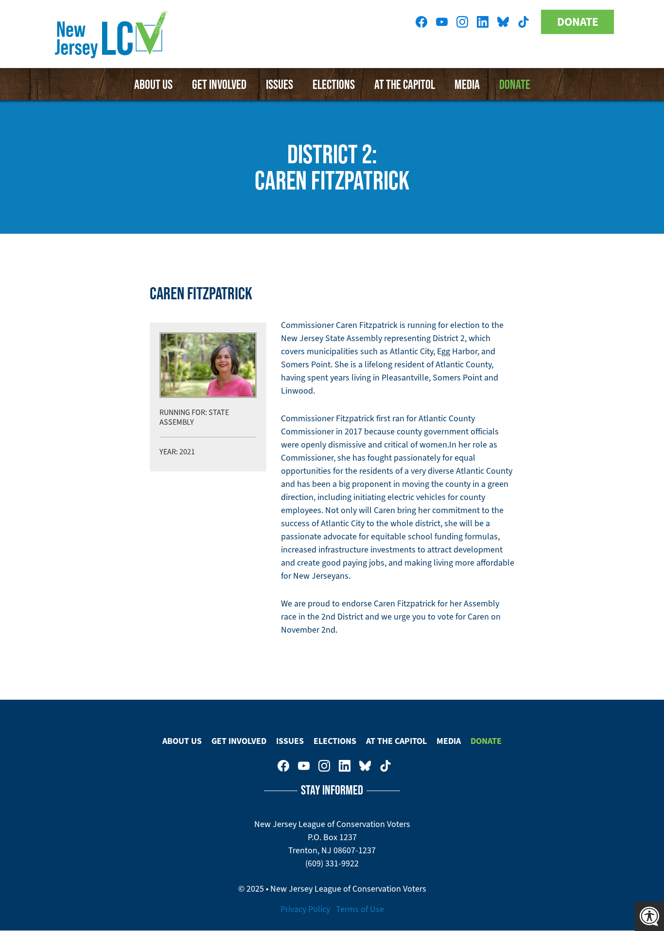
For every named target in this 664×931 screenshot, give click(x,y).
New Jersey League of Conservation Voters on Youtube (442, 22)
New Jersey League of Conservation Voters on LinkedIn (482, 22)
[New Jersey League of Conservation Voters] (113, 34)
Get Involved (219, 84)
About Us (153, 84)
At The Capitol (404, 84)
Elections (334, 84)
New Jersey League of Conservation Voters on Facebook (421, 22)
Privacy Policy (305, 909)
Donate (577, 22)
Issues (279, 84)
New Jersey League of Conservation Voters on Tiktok (523, 22)
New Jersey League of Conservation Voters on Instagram (462, 22)
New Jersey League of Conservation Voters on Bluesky (503, 22)
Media (467, 84)
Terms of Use (360, 909)
